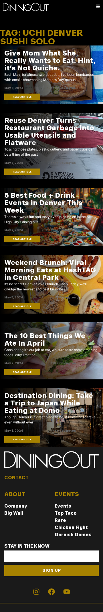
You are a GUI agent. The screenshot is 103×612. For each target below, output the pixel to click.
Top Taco (66, 513)
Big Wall (13, 513)
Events (63, 506)
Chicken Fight (71, 527)
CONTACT (16, 477)
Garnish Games (73, 534)
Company (15, 506)
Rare (60, 520)
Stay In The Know (26, 546)
